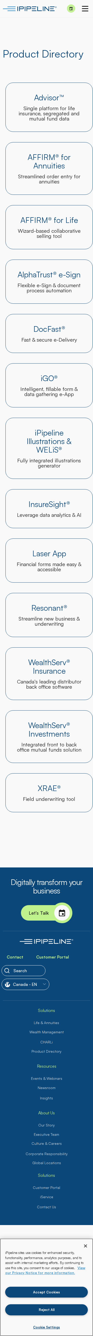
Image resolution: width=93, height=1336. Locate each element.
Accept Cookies (46, 1292)
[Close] (85, 1246)
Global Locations (46, 1163)
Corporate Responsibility (47, 1154)
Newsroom (47, 1087)
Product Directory (46, 1051)
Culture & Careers (47, 1143)
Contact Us (46, 1207)
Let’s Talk (39, 913)
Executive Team (46, 1134)
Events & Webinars (46, 1078)
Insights (46, 1098)
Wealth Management (46, 1032)
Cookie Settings (46, 1327)
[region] (46, 1287)
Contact (15, 957)
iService (46, 1197)
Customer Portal (52, 957)
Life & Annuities (46, 1022)
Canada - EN (25, 984)
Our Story (46, 1125)
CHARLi (46, 1042)
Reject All (47, 1310)
